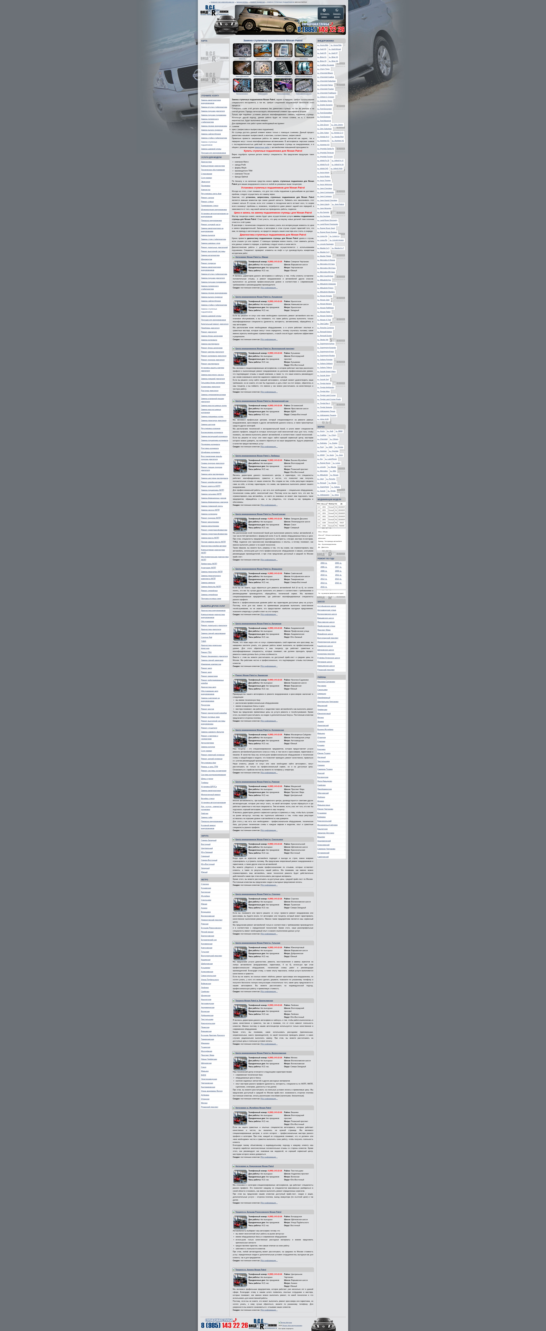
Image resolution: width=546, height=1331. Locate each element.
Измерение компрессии (211, 664)
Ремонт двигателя (209, 332)
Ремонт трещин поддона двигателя (211, 468)
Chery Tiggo (323, 69)
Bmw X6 (333, 61)
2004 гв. (323, 563)
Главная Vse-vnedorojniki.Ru (222, 2)
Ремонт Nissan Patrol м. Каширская (251, 675)
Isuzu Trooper (324, 180)
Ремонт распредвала (210, 364)
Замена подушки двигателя (213, 111)
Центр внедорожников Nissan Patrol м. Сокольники (259, 839)
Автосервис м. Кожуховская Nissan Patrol (254, 1166)
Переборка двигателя (210, 328)
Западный (205, 868)
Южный (204, 872)
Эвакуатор (205, 182)
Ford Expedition (324, 113)
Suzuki (321, 491)
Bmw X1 (321, 57)
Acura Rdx (336, 45)
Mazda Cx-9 (323, 252)
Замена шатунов (208, 424)
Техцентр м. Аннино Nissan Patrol (250, 1270)
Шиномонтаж (206, 259)
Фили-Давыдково (324, 781)
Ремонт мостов (207, 709)
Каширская (205, 960)
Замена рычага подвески (212, 130)
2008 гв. (323, 571)
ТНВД (203, 641)
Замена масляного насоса (212, 375)
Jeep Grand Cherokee (327, 200)
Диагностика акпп (208, 687)
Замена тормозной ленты (212, 506)
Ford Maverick (324, 121)
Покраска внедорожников (212, 821)
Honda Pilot (338, 137)
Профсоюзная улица (326, 626)
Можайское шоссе (325, 634)
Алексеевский (323, 845)
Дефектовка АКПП (209, 564)
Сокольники (206, 900)
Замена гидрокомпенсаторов (213, 395)
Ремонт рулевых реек (210, 717)
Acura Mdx (322, 45)
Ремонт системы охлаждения (213, 771)
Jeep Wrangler (324, 208)
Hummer (322, 451)
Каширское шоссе (325, 646)
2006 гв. (323, 567)
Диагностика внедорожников (213, 610)
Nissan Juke (323, 300)
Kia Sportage (323, 216)
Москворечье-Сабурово (327, 825)
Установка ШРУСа (209, 787)
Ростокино (321, 686)
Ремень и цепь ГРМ (209, 767)
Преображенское (324, 789)
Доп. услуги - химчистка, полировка (212, 808)
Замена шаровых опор (210, 243)
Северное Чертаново (326, 849)
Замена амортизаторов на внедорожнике (212, 229)
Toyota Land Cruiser (326, 395)
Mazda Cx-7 (338, 248)
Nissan (334, 475)
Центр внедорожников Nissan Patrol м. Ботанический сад (261, 401)
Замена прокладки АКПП (212, 572)
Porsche (330, 479)
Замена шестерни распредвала (214, 478)
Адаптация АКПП (208, 568)
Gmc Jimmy (337, 125)
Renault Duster (324, 336)
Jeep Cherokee (324, 188)
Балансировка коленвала (212, 432)
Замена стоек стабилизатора (213, 239)
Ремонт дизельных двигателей (214, 247)
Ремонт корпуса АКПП (210, 486)
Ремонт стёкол (207, 202)
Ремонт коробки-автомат (211, 482)
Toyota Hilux (323, 391)
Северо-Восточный (209, 860)
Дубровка (205, 1095)
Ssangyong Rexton (326, 356)
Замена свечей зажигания (212, 660)
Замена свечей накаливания (213, 633)
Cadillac (321, 435)
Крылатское (206, 999)
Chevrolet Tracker (325, 89)
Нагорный (321, 757)
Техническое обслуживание (213, 170)
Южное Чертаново (325, 809)
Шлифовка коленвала (210, 452)
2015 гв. (338, 583)
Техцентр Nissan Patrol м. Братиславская (254, 1001)
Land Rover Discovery (327, 220)
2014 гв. (323, 583)
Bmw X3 (333, 57)
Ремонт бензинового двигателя (214, 656)
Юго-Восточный (208, 864)
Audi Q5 (321, 53)
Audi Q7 (333, 53)
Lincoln (321, 467)
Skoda (332, 483)
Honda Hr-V (323, 137)
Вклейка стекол (208, 798)
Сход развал (206, 751)
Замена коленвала (209, 340)
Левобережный (323, 698)
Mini (333, 471)
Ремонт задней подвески (211, 759)
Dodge (333, 443)
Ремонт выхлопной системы (213, 251)
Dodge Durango (325, 105)
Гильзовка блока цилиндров (213, 383)
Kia (320, 459)
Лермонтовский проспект (212, 920)
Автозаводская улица (326, 610)
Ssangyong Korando (326, 348)
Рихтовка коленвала (210, 448)
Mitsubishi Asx (324, 280)
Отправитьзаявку (324, 15)
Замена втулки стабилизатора (214, 107)
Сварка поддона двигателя (212, 463)
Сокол (203, 1067)
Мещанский (322, 706)
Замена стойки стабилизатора (214, 138)
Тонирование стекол (209, 206)
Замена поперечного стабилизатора (210, 120)
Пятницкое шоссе (324, 662)
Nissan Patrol (242, 2)
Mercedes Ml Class (326, 272)
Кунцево (320, 745)
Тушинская (205, 1047)
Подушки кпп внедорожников (213, 153)
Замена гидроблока (209, 595)
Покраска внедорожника (211, 220)
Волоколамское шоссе (327, 614)
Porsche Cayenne (325, 328)
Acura (321, 431)
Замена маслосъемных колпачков (211, 411)
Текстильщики (207, 1019)
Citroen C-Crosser (325, 97)
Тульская (205, 952)
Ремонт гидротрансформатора (214, 530)
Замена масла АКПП (210, 538)
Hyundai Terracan (325, 153)
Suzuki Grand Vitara (326, 372)
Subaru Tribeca (324, 368)
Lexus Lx (334, 236)
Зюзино (320, 721)
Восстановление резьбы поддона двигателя (211, 457)
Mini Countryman (325, 276)
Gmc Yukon (323, 133)
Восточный (205, 844)
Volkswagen (323, 495)
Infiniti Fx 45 (323, 165)
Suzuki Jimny (323, 375)
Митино (204, 1103)
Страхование (206, 174)
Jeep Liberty (323, 204)
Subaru (335, 487)
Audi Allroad (335, 49)
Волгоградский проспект (211, 956)
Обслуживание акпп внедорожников (209, 692)
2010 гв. (323, 575)
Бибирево (321, 817)
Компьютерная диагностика (213, 166)
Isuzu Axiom (323, 173)
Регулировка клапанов (210, 428)
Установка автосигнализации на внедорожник (214, 215)
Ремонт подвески (257, 2)
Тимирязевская (207, 1039)
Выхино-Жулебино (325, 729)
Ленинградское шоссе (326, 642)
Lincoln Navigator (325, 244)
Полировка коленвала (210, 444)
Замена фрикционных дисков (213, 498)
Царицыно (321, 694)
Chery (332, 435)
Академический (324, 841)
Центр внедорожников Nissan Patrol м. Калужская (258, 624)
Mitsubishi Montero (326, 292)
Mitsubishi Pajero (325, 288)
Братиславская (207, 936)
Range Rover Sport (326, 228)
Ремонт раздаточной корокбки (214, 713)
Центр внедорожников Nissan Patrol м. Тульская (257, 943)
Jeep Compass (324, 196)
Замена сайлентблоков (211, 134)
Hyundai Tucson (325, 157)
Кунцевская (206, 888)
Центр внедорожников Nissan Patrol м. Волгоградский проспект (264, 348)
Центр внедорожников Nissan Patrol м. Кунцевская (258, 297)
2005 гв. (338, 563)
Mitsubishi (322, 475)
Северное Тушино (325, 769)
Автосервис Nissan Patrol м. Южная (251, 257)
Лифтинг (204, 813)
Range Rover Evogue (327, 232)
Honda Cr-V (337, 133)
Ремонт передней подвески (213, 755)
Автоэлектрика (207, 743)
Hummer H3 (323, 145)
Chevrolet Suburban (326, 81)
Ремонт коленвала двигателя (213, 356)
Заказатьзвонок (337, 15)
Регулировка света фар (211, 194)
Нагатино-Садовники (326, 682)
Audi (330, 431)
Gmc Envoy (323, 125)
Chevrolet (322, 439)
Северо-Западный (208, 840)
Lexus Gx (322, 236)
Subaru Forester (325, 360)
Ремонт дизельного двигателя (214, 625)
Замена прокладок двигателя (213, 420)
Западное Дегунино (325, 833)
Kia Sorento (323, 212)
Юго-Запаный (207, 852)
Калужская (205, 892)
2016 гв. (323, 587)
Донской (320, 773)
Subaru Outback (325, 364)
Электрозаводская (209, 1079)
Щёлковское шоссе (325, 650)
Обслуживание (207, 621)
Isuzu (330, 455)
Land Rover (331, 459)
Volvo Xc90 (323, 419)
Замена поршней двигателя (213, 379)
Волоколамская (208, 916)
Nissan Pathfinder (325, 308)
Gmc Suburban (324, 129)
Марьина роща (323, 805)
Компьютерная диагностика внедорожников (213, 616)
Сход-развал (206, 178)
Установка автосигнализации (213, 802)
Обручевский (323, 793)
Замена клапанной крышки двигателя (212, 400)
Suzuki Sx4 (323, 379)
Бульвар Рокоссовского (211, 928)
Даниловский (323, 725)
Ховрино (321, 765)
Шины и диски (207, 779)
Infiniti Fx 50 (338, 165)
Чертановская (207, 1083)
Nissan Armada (324, 296)
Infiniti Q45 (322, 169)
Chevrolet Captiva (325, 77)
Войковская (206, 984)
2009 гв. (338, 571)
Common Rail (206, 637)
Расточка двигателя (209, 391)
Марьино (205, 1071)
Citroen (334, 439)
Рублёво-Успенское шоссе (328, 658)
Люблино (205, 987)
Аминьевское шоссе (326, 666)
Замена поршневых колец (212, 416)
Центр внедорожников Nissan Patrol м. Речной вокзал (260, 514)
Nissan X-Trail (324, 320)
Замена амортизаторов (211, 791)
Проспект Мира (207, 1055)
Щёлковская (206, 1063)
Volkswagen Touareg (326, 415)
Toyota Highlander (325, 387)
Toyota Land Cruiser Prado (329, 399)
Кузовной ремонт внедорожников (208, 826)
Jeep (339, 455)
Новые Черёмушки (209, 1059)
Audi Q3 (321, 49)
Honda (339, 447)
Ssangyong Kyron (325, 352)
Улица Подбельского (210, 980)
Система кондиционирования (213, 775)
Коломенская (206, 944)
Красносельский (324, 821)
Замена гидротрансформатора (214, 534)
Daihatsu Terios (324, 101)
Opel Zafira (323, 324)
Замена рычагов (208, 235)
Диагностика (206, 162)
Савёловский (323, 857)
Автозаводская (207, 1003)
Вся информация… (269, 288)
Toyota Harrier (324, 383)
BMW (339, 431)
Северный (205, 856)
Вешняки (321, 837)
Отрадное (205, 1099)
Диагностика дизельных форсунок (211, 646)
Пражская (205, 1027)
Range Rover (323, 463)
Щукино (320, 801)
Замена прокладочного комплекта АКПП (211, 577)
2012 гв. (323, 579)
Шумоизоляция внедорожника (214, 209)
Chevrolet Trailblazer (326, 93)
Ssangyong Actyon (325, 344)
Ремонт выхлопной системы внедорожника (213, 722)
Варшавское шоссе (325, 618)
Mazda (332, 467)
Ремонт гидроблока (209, 591)
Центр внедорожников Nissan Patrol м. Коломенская (259, 730)
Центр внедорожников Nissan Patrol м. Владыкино (258, 569)
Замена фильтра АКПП (211, 587)
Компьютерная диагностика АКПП (213, 551)
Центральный (207, 848)
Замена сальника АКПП (211, 494)
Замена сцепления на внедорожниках (210, 699)
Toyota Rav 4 (323, 403)
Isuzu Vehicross (324, 184)
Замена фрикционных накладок (214, 502)
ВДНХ (203, 1075)
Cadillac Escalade (325, 65)
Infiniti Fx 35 (323, 161)
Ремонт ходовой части (210, 224)
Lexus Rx (322, 240)
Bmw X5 (321, 61)
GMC (329, 447)
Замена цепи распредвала (212, 474)
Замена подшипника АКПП (212, 490)
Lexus (336, 463)
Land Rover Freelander (327, 224)
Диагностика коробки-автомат (214, 546)
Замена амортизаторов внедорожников (211, 101)
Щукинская (205, 995)
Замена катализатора (210, 255)
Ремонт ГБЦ (206, 652)
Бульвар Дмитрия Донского (213, 1035)
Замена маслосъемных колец (214, 405)
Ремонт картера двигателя (212, 352)
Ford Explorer (324, 117)
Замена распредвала (210, 344)
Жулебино (205, 896)
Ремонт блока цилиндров (212, 348)
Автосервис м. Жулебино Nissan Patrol (253, 1108)
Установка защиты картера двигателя (212, 369)
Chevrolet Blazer (325, 73)
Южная (204, 904)
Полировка (205, 186)
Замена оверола (208, 583)
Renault (321, 483)
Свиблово (205, 991)
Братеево (321, 749)
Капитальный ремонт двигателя (214, 324)
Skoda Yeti (322, 340)
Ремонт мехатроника (210, 522)
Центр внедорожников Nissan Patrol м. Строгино (257, 894)
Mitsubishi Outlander (326, 284)
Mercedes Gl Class (326, 264)
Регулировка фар (208, 763)
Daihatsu (322, 443)
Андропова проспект (326, 654)
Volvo (335, 495)
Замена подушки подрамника (213, 115)
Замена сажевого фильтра (212, 732)
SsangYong (323, 487)
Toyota (332, 491)
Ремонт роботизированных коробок (212, 681)
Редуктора (205, 705)
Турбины (204, 783)
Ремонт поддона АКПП (211, 518)
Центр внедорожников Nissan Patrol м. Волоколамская (260, 1053)
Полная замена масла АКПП (213, 542)
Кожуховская (206, 948)
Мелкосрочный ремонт (211, 794)
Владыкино (206, 912)
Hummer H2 (338, 141)
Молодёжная (206, 1051)
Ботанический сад (209, 940)
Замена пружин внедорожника (214, 126)
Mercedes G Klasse (326, 260)
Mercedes (322, 471)
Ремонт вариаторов (209, 676)
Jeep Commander (325, 192)
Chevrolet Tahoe (325, 85)
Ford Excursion (324, 109)
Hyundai (333, 451)
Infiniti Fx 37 (338, 161)
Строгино (205, 884)
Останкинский (323, 853)
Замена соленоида (209, 514)
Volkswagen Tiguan (326, 411)
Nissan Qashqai (324, 316)
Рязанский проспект (209, 1107)
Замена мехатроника (210, 526)
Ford (320, 447)
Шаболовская (207, 964)
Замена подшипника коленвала (214, 440)
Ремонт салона (207, 198)
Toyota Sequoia (324, 407)
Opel (320, 479)
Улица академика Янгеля (212, 1091)
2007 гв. (338, 567)
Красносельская (208, 1023)
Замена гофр (206, 817)
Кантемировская (208, 1087)
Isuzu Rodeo (323, 177)
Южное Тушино (323, 753)
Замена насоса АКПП (210, 510)
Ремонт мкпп (206, 668)
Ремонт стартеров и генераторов (209, 737)
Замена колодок (208, 747)
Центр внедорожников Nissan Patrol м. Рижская (257, 782)
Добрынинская (207, 1015)
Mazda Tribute (324, 256)
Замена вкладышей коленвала (214, 436)
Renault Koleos (324, 332)
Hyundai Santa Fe (325, 149)
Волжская (205, 1011)
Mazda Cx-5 (323, 248)
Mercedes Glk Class (326, 268)
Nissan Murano (324, 304)
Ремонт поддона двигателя (213, 360)
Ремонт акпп (206, 672)
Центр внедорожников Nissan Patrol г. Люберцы (257, 456)
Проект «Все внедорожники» (292, 1325)
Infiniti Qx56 (337, 169)
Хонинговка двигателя (210, 387)
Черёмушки (322, 709)
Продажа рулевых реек (211, 598)
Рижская (204, 924)
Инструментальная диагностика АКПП (214, 558)
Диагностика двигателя (211, 629)
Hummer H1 (323, 141)
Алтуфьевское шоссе (326, 606)
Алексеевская (207, 972)
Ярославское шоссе (326, 622)
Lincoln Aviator (337, 240)
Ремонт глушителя (209, 728)
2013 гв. (338, 579)
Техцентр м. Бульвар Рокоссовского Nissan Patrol (258, 1212)
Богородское (322, 777)
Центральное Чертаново (327, 702)
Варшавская (206, 1031)
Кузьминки (205, 968)
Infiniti (321, 455)
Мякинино (205, 1043)
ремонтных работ (262, 147)
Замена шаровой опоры (211, 149)
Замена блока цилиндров (212, 336)
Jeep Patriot (338, 204)
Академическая (207, 1007)
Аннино (204, 908)
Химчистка (205, 190)
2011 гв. (338, 575)
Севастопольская (208, 976)
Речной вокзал (207, 932)
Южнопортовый (324, 713)
